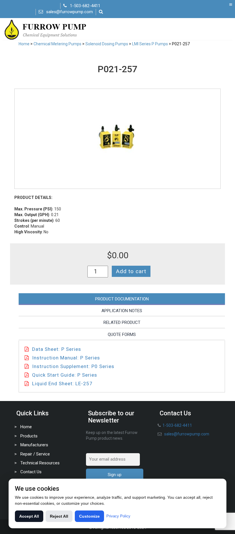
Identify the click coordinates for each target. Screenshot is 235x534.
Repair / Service (35, 454)
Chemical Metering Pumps (57, 44)
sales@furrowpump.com (69, 11)
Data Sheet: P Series (56, 349)
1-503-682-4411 (85, 5)
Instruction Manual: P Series (66, 358)
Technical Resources (40, 462)
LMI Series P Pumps (150, 44)
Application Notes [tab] (121, 310)
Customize (89, 516)
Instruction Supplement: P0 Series (73, 366)
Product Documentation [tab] (122, 299)
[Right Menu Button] (231, 4)
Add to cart (131, 271)
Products (29, 436)
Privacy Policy (118, 516)
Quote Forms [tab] (122, 334)
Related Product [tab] (121, 322)
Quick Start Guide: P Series (64, 375)
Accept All (29, 516)
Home (24, 44)
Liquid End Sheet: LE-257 (62, 383)
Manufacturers (34, 444)
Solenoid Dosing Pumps (106, 44)
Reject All (59, 516)
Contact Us (31, 471)
